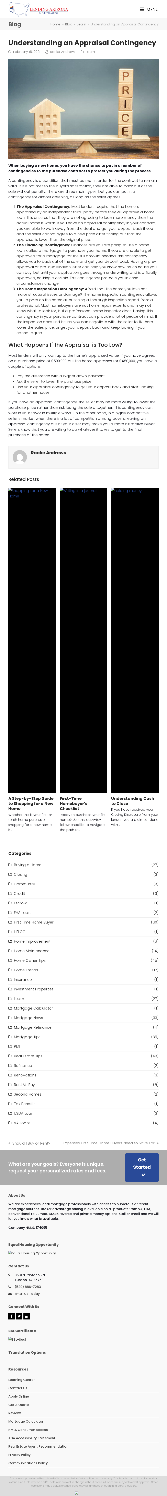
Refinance (23, 1065)
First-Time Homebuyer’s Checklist (73, 803)
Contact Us (17, 1388)
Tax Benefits (24, 1103)
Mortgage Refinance (33, 1027)
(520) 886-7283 (28, 1286)
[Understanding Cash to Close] (135, 640)
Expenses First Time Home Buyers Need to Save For (109, 1143)
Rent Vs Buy (24, 1084)
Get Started (142, 1164)
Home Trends (26, 970)
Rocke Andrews (63, 51)
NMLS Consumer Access (28, 1429)
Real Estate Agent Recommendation (38, 1446)
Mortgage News (28, 1017)
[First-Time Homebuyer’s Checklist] (83, 640)
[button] (149, 9)
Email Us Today (27, 1293)
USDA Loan (23, 1113)
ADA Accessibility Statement (31, 1438)
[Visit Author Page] (20, 456)
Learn (90, 51)
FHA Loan (22, 912)
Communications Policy (28, 1463)
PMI (17, 1046)
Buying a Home (27, 864)
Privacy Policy (19, 1454)
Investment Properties (34, 989)
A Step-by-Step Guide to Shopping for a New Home (31, 803)
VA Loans (22, 1122)
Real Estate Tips (28, 1056)
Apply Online (18, 1396)
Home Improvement (32, 941)
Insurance (23, 979)
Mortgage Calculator (33, 1008)
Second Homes (27, 1094)
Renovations (25, 1075)
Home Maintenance (31, 950)
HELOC (19, 931)
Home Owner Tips (30, 960)
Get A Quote (18, 1404)
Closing (20, 874)
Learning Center (21, 1379)
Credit (19, 893)
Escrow (20, 903)
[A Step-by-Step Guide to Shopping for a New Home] (32, 640)
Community (24, 883)
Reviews (15, 1413)
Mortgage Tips (27, 1036)
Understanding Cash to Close (132, 801)
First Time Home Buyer (34, 922)
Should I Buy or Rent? (29, 1143)
